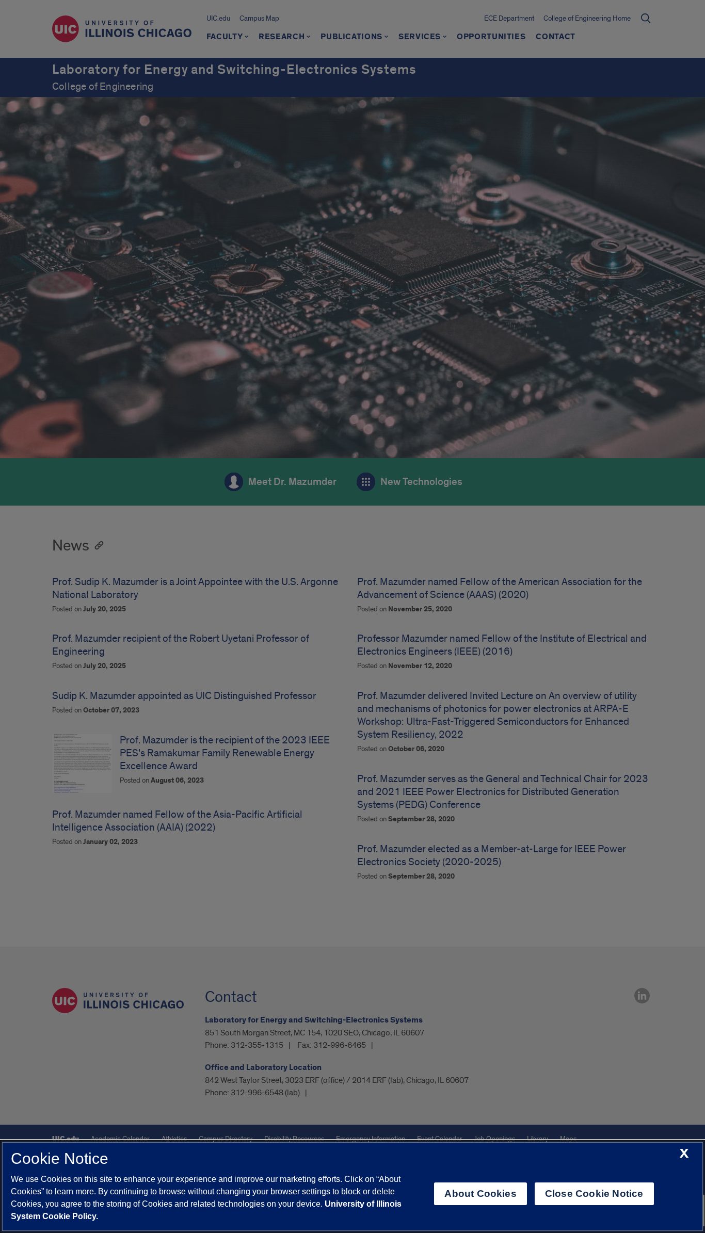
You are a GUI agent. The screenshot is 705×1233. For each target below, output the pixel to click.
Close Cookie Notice (594, 1193)
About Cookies (480, 1193)
